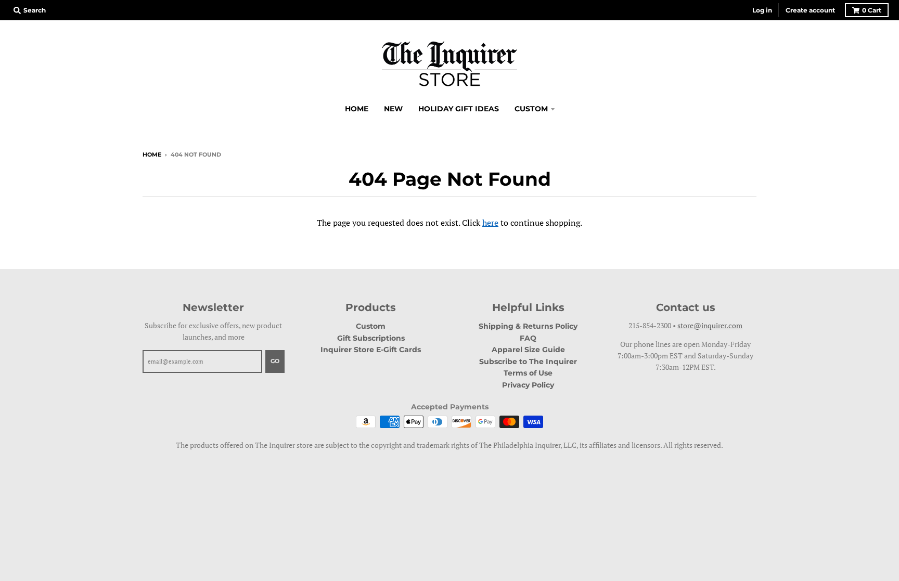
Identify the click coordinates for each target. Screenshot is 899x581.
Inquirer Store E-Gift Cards (370, 349)
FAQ (528, 338)
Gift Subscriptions (371, 338)
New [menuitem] (393, 108)
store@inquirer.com (709, 325)
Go (275, 361)
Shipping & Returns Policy (528, 326)
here (490, 222)
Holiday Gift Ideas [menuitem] (458, 108)
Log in (762, 10)
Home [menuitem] (356, 108)
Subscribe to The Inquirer (528, 361)
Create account (810, 10)
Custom (371, 326)
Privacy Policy (528, 385)
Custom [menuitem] (531, 108)
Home (152, 154)
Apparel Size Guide (528, 349)
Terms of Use (528, 373)
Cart (871, 10)
